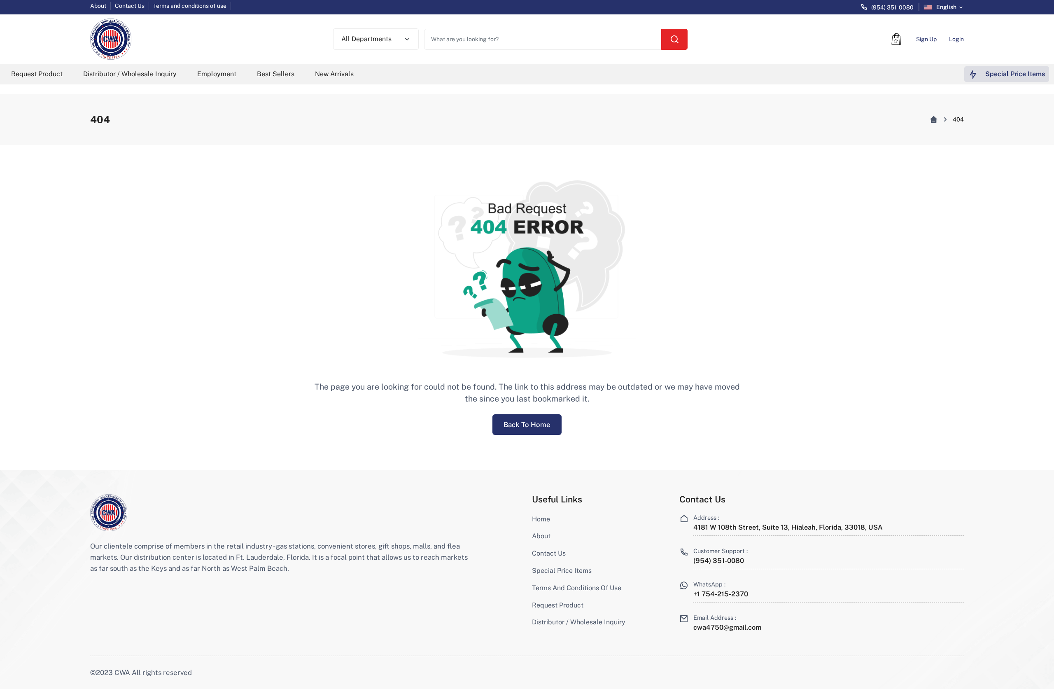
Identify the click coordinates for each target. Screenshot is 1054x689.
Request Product (37, 74)
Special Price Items (562, 571)
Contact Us (130, 5)
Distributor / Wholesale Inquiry (130, 74)
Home (541, 519)
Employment (216, 74)
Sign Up (926, 39)
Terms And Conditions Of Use (576, 588)
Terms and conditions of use (189, 5)
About (98, 5)
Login (956, 39)
